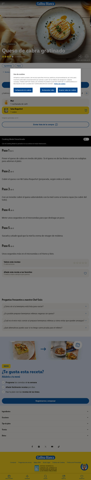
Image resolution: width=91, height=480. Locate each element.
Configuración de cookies (23, 90)
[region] (45, 82)
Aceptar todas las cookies (67, 90)
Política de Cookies (59, 83)
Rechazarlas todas (48, 90)
